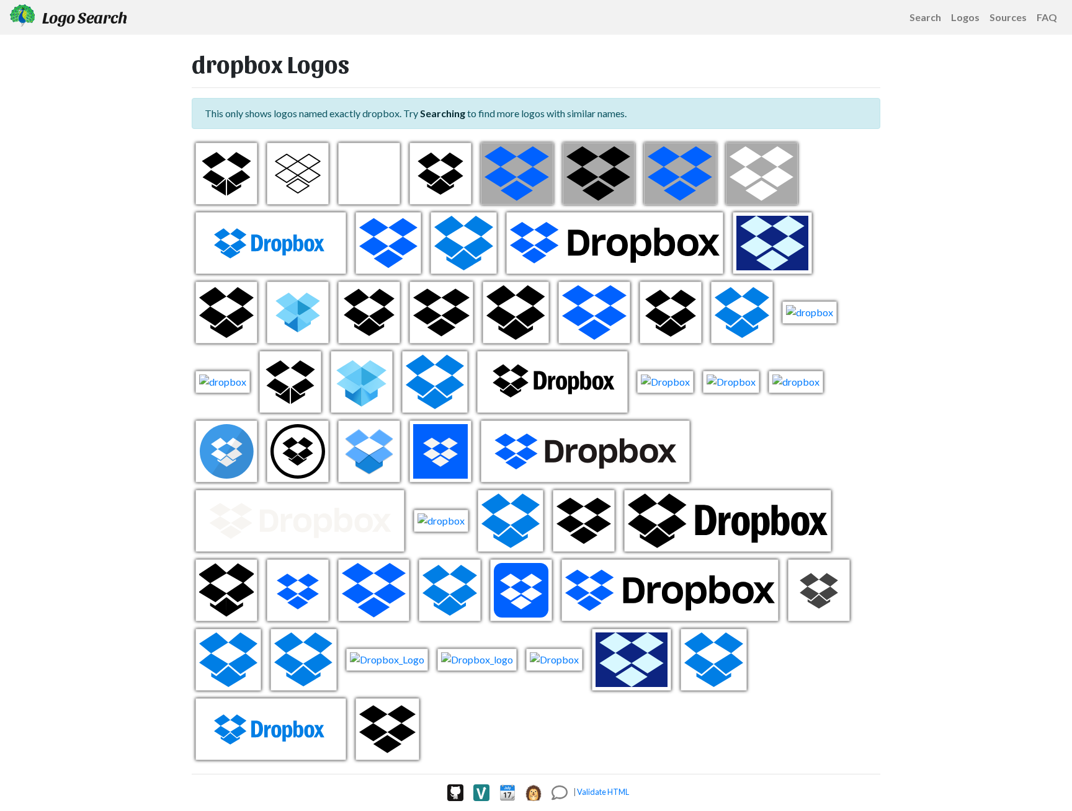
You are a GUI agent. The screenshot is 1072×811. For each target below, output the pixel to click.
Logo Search (83, 17)
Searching (442, 113)
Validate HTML (603, 792)
